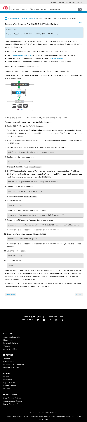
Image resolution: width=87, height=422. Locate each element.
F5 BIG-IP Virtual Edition (29, 18)
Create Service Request (12, 401)
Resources (55, 9)
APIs (24, 9)
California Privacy (38, 416)
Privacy (27, 416)
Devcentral (70, 2)
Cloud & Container (38, 9)
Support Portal (9, 383)
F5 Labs (6, 389)
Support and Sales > (55, 317)
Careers (6, 346)
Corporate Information (12, 337)
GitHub (61, 2)
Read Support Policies (12, 398)
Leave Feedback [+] (11, 404)
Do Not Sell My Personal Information (60, 416)
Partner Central (9, 386)
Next (78, 294)
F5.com (53, 2)
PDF (80, 22)
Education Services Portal (13, 364)
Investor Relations (10, 343)
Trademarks (10, 416)
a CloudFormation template (21, 55)
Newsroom (7, 340)
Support (80, 2)
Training (6, 358)
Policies (19, 416)
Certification (8, 361)
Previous (11, 294)
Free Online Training (11, 367)
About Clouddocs (10, 349)
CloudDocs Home (13, 18)
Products (15, 9)
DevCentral (7, 380)
